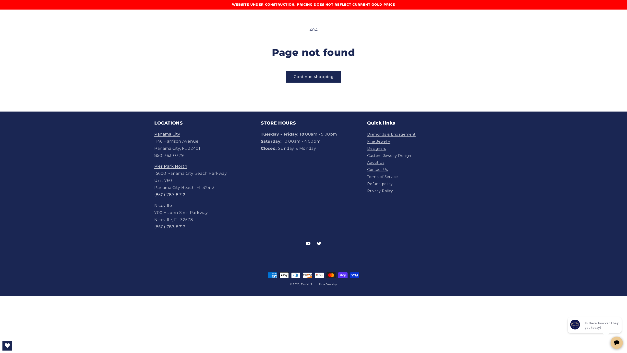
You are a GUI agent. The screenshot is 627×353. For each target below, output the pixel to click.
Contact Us (377, 169)
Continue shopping (314, 76)
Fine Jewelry (378, 141)
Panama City (167, 134)
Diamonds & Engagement (391, 134)
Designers (376, 148)
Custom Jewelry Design (389, 155)
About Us (375, 162)
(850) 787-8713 (169, 227)
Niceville (163, 205)
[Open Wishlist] (7, 346)
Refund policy (380, 184)
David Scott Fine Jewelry (319, 284)
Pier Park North (170, 166)
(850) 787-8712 (169, 194)
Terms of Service (382, 177)
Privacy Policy (380, 191)
